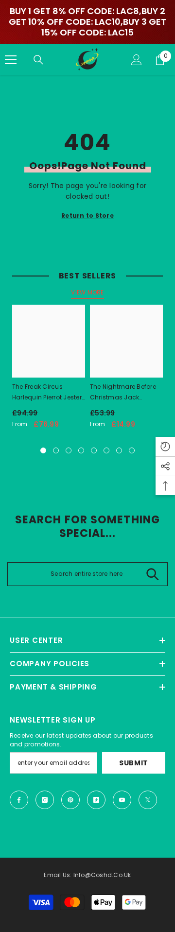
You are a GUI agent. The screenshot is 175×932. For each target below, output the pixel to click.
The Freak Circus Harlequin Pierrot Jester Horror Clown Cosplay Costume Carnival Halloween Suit (47, 392)
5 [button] (94, 450)
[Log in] (136, 59)
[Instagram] (44, 800)
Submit (133, 763)
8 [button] (132, 450)
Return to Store (87, 215)
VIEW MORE (87, 292)
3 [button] (68, 450)
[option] (49, 370)
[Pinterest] (70, 800)
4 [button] (81, 450)
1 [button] (43, 450)
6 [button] (106, 450)
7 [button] (119, 450)
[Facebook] (19, 800)
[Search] (38, 60)
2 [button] (56, 450)
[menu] (11, 60)
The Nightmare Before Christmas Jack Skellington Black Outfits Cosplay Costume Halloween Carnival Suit (123, 392)
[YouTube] (122, 800)
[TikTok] (96, 800)
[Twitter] (148, 800)
